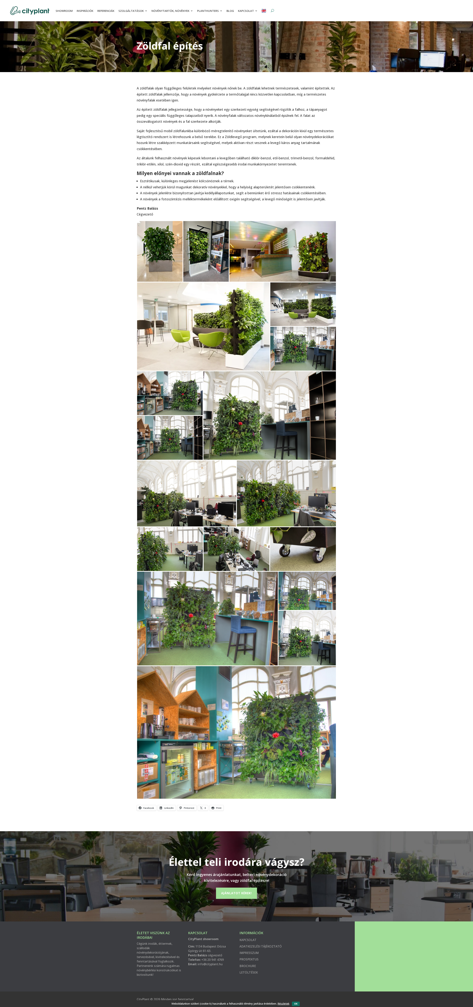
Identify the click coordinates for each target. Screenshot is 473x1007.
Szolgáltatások (131, 11)
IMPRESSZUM (249, 953)
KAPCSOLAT (247, 940)
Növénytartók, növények (170, 11)
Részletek (283, 1003)
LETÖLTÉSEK (248, 972)
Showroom (64, 11)
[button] (160, 251)
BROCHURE (247, 966)
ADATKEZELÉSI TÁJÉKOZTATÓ (260, 946)
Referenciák (105, 11)
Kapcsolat (246, 11)
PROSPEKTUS (248, 959)
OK (295, 1003)
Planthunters (208, 11)
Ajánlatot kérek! (236, 893)
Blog (230, 11)
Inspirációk (85, 11)
